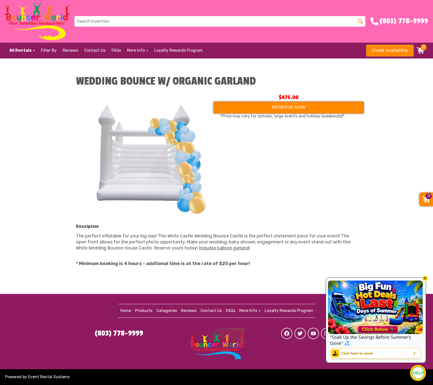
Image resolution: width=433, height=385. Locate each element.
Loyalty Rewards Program (178, 50)
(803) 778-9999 (119, 333)
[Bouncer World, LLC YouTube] (313, 333)
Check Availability (389, 50)
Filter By (49, 50)
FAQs (116, 50)
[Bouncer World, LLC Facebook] (286, 333)
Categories (166, 310)
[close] (425, 278)
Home (125, 310)
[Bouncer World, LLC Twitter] (300, 333)
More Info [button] (136, 50)
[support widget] (418, 373)
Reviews (70, 50)
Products (143, 310)
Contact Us (94, 50)
